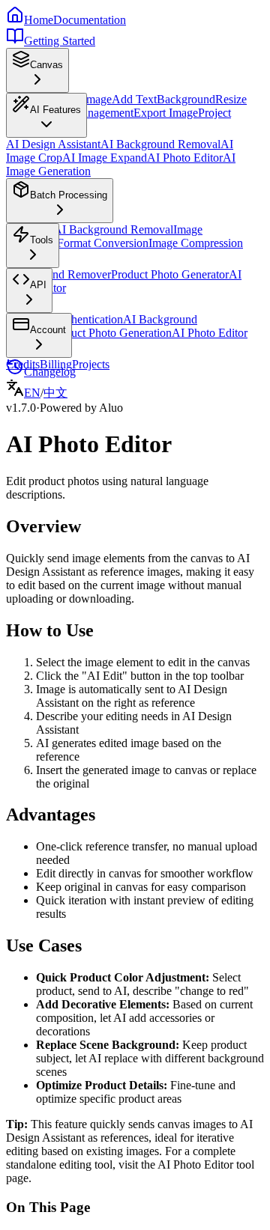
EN (32, 392)
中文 (56, 392)
